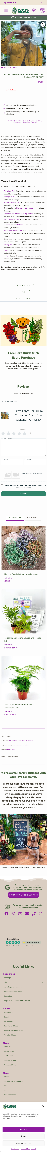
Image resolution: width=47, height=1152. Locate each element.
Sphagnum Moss (10, 197)
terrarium (26, 745)
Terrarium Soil (9, 191)
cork (13, 745)
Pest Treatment (10, 1095)
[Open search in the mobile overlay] (35, 10)
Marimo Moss (9, 1051)
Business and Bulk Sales (13, 991)
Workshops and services (13, 987)
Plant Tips (7, 978)
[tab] (15, 518)
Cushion (7, 225)
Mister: (6, 256)
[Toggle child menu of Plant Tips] (42, 978)
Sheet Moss (18, 225)
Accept (23, 1129)
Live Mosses (8, 1056)
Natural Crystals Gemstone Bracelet (21, 574)
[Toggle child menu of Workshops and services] (42, 987)
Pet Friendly (8, 1021)
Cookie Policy (15, 1149)
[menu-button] (6, 10)
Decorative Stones (11, 219)
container (8, 745)
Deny (23, 1136)
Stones (19, 208)
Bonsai (6, 1017)
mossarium (18, 745)
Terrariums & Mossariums (13, 1081)
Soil (5, 1086)
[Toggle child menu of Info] (42, 982)
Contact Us (8, 996)
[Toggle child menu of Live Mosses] (42, 1056)
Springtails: (8, 244)
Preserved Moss (10, 1065)
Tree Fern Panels (10, 1060)
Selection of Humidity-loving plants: (18, 213)
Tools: (6, 250)
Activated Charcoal (12, 202)
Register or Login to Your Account (17, 1001)
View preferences (23, 1143)
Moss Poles (8, 1047)
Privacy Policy (25, 1149)
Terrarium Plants (10, 1035)
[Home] (9, 121)
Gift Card (7, 1077)
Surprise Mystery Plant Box (14, 1030)
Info (5, 982)
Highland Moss (10, 749)
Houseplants (9, 1012)
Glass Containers (27, 741)
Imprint (33, 1149)
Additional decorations (13, 230)
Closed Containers (15, 741)
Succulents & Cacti (11, 1026)
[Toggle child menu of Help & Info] (23, 2)
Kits (5, 1090)
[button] (43, 1106)
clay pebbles (30, 208)
